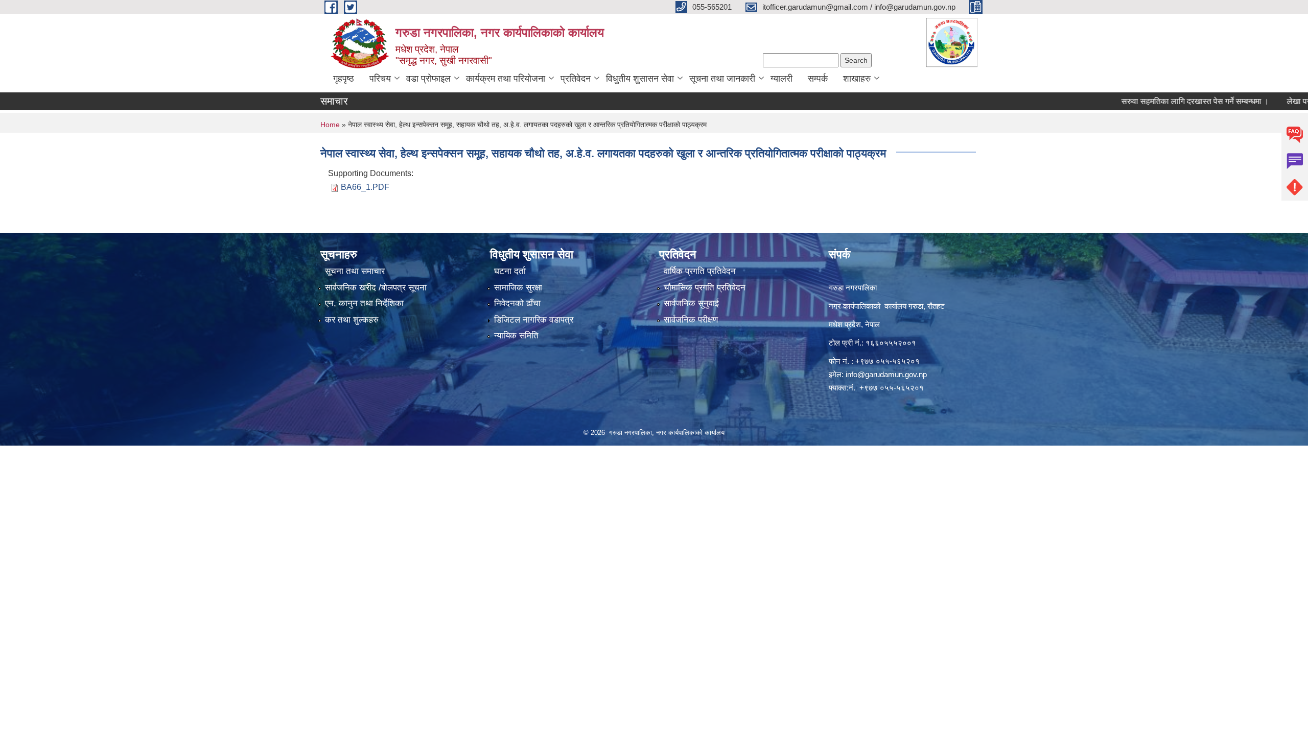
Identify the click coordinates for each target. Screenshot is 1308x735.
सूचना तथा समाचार (355, 271)
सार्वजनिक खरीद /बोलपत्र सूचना (376, 287)
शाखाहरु (857, 79)
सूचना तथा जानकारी (722, 79)
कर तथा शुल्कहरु (352, 320)
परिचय (380, 79)
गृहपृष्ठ (343, 79)
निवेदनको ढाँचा (517, 303)
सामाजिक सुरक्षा (518, 287)
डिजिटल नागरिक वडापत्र (533, 320)
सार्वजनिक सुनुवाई (691, 303)
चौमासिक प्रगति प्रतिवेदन (704, 287)
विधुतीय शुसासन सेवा (640, 79)
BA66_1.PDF (365, 187)
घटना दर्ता (510, 271)
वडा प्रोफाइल (428, 79)
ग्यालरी (781, 79)
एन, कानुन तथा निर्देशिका (364, 303)
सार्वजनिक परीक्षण (691, 320)
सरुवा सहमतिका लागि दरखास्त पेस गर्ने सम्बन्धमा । (1170, 101)
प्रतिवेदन (575, 79)
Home (330, 124)
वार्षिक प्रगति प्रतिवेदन (700, 271)
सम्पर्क (818, 79)
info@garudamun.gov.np (886, 374)
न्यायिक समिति (516, 335)
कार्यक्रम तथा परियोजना (505, 79)
